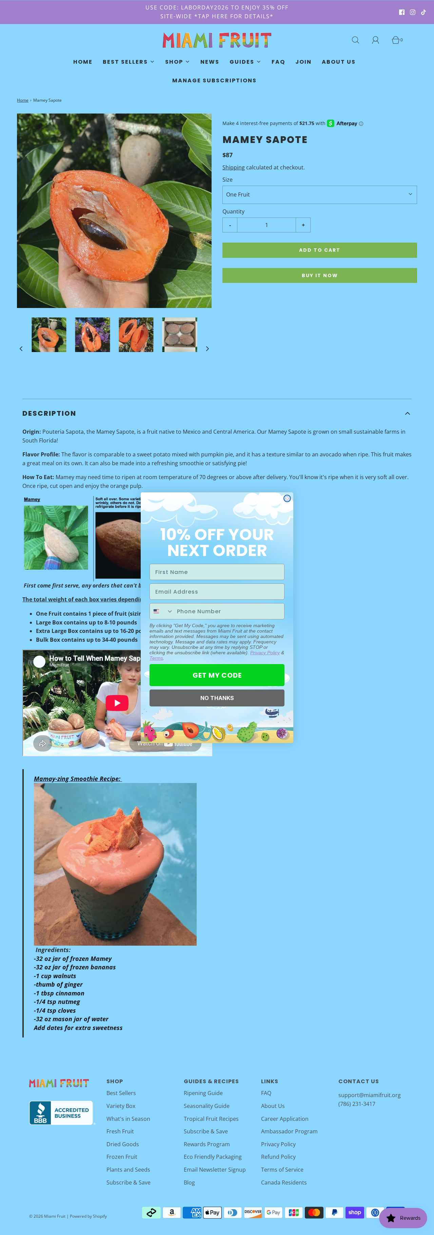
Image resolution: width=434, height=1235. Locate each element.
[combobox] (162, 611)
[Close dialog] (287, 498)
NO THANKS (217, 698)
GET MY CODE (217, 675)
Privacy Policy (265, 652)
